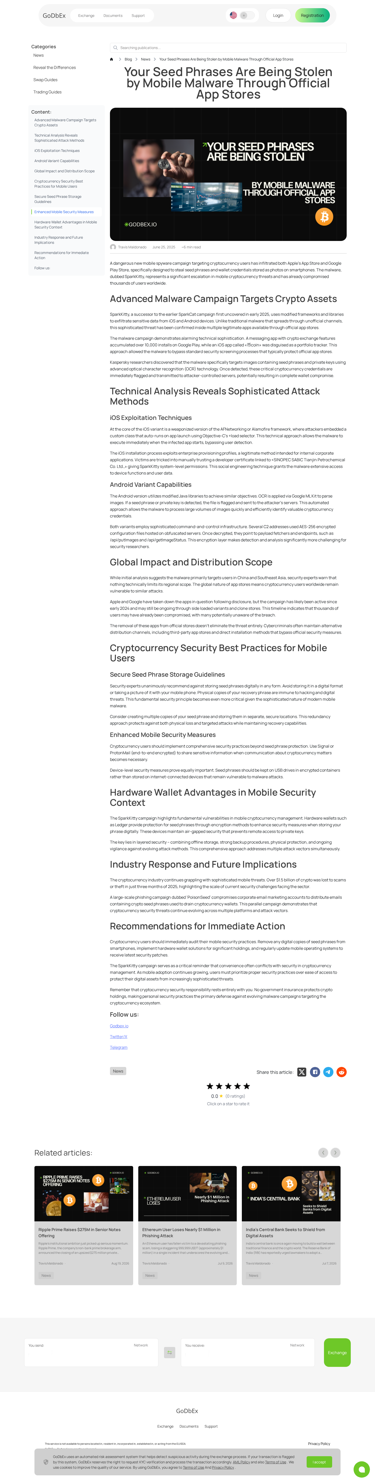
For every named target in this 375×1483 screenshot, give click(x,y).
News (118, 1071)
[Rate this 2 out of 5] (219, 1086)
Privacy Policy (223, 1467)
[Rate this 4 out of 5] (237, 1086)
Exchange (86, 15)
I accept (319, 1462)
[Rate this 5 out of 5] (247, 1086)
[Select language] (233, 15)
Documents (113, 15)
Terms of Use (275, 1462)
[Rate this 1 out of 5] (210, 1086)
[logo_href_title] (54, 15)
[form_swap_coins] (169, 1352)
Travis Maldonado (132, 247)
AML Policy (241, 1462)
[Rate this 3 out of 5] (228, 1086)
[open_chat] (362, 1469)
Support (138, 15)
